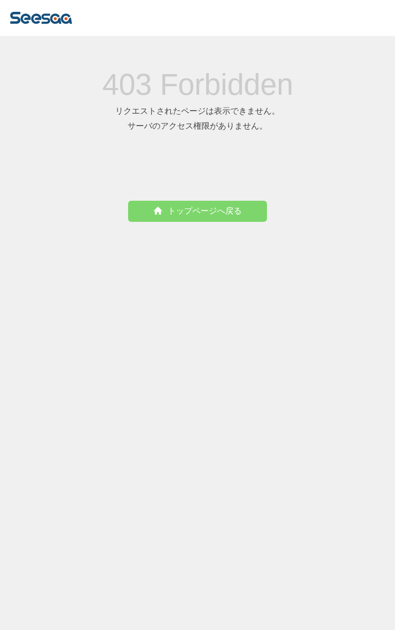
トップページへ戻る (205, 210)
